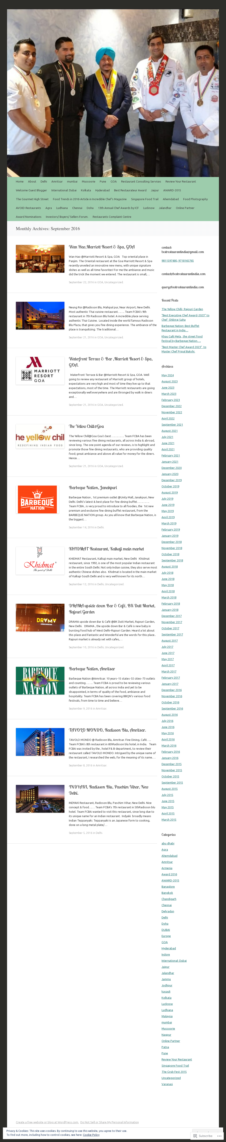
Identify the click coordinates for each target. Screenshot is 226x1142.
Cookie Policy (91, 1134)
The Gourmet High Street (32, 199)
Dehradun (168, 911)
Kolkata (86, 190)
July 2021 (167, 436)
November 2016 (172, 696)
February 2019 (171, 529)
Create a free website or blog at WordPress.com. (47, 1122)
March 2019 (169, 523)
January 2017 (170, 683)
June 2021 (168, 443)
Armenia (167, 868)
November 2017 (172, 622)
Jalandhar (165, 207)
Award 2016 (169, 874)
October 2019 (170, 486)
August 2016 (170, 714)
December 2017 (172, 615)
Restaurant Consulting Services (141, 181)
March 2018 (169, 597)
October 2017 (170, 628)
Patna (165, 1047)
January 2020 (170, 473)
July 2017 (167, 646)
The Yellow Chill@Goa (86, 426)
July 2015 (167, 794)
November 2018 (172, 548)
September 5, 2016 (80, 832)
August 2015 (170, 788)
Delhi (44, 181)
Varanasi (167, 1084)
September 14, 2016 (81, 527)
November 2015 (172, 770)
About (32, 181)
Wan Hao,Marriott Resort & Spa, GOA (102, 247)
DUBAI (166, 929)
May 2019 (168, 510)
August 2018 (170, 566)
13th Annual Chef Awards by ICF (118, 207)
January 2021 (170, 461)
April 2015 (168, 813)
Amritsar (57, 181)
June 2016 (168, 726)
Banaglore (168, 886)
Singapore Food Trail (144, 199)
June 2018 (168, 578)
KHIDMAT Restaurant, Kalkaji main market (106, 548)
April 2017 (168, 665)
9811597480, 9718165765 (178, 260)
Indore (166, 954)
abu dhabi (168, 843)
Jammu (166, 979)
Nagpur (166, 1034)
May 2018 (168, 585)
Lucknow (148, 207)
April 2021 (168, 449)
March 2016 (169, 745)
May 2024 (168, 375)
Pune (103, 181)
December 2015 (172, 764)
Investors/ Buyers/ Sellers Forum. (67, 216)
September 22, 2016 (81, 282)
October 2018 (170, 554)
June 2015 (168, 801)
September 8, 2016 (80, 765)
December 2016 (172, 689)
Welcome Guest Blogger (31, 190)
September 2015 (172, 782)
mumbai (72, 181)
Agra (48, 207)
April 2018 (168, 591)
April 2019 (168, 517)
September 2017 (172, 634)
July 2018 (167, 572)
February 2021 (171, 455)
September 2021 (172, 424)
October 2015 (170, 776)
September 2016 (172, 708)
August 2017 (170, 640)
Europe (166, 935)
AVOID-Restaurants (28, 207)
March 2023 (169, 393)
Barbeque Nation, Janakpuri (93, 487)
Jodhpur (167, 985)
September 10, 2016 (81, 647)
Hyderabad (102, 190)
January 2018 (170, 609)
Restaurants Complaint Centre (112, 216)
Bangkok (167, 892)
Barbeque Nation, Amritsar (92, 668)
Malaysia (167, 1016)
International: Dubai (64, 190)
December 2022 (172, 406)
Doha (90, 207)
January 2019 (170, 535)
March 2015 (169, 819)
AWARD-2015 (172, 190)
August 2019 (170, 492)
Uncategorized (113, 282)
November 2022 (172, 412)
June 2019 (168, 504)
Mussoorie (88, 181)
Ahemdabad (171, 199)
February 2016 (171, 751)
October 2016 (170, 702)
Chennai (77, 207)
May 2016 (168, 733)
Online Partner (185, 207)
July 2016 (167, 720)
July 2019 (167, 498)
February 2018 (171, 603)
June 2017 (168, 652)
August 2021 (170, 430)
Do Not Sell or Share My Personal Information (109, 1122)
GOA (114, 181)
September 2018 (172, 560)
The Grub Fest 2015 (174, 1071)
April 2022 (168, 418)
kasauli (166, 991)
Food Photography (195, 199)
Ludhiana (62, 207)
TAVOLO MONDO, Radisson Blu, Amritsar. (107, 730)
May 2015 (168, 807)
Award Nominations (28, 216)
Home (20, 181)
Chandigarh (169, 898)
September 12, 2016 (81, 584)
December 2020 (172, 467)
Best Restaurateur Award (130, 190)
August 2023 (170, 381)
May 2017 (168, 659)
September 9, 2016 (80, 708)
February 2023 (171, 399)
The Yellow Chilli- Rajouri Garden (182, 309)
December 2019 (172, 480)
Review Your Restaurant (181, 181)
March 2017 (169, 671)
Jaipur (155, 190)
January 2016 (170, 757)
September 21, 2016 (81, 337)
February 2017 (171, 677)
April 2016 (168, 739)
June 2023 (168, 387)
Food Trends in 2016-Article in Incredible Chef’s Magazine (90, 199)
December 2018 (172, 541)
